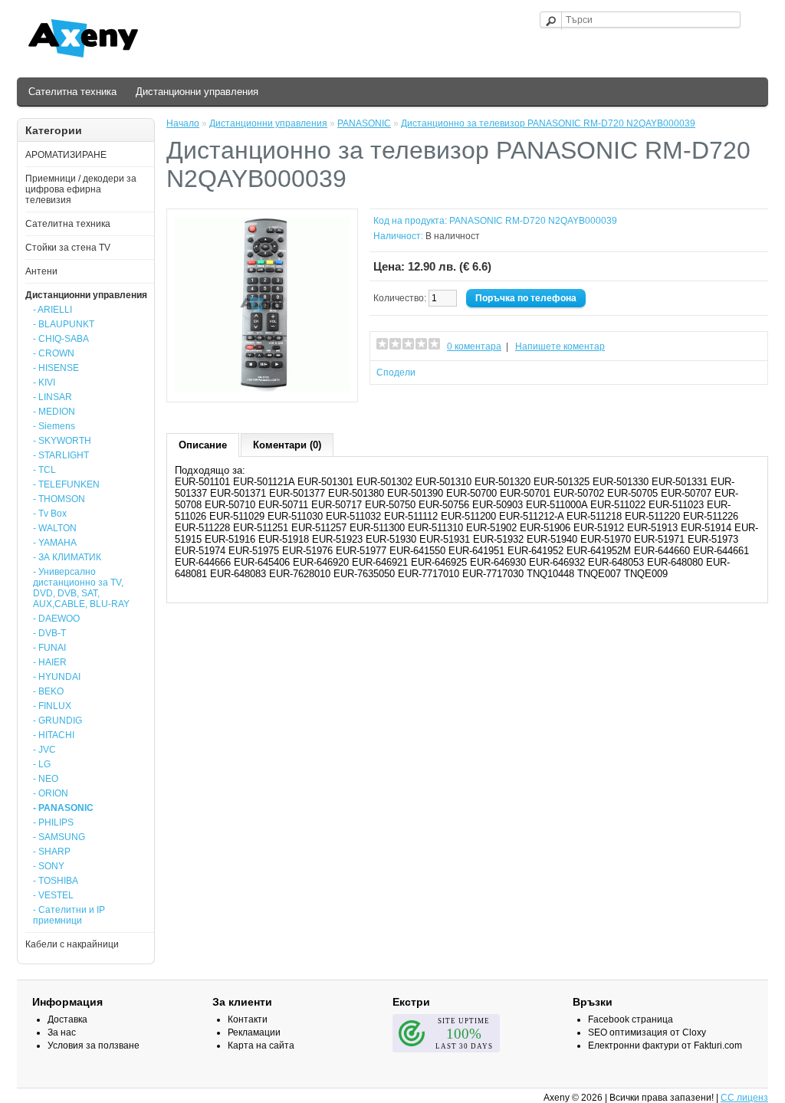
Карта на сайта (261, 1045)
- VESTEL (53, 895)
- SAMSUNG (59, 837)
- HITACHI (53, 735)
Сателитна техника (72, 91)
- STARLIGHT (61, 455)
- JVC (44, 749)
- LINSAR (52, 397)
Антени (41, 271)
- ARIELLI (52, 309)
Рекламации (254, 1032)
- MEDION (54, 411)
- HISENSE (56, 368)
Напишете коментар (560, 346)
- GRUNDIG (57, 720)
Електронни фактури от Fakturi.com (665, 1045)
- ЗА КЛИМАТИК (67, 557)
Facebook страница (630, 1019)
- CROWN (53, 353)
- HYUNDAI (56, 676)
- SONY (48, 866)
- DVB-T (49, 633)
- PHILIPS (53, 822)
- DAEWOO (56, 618)
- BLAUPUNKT (63, 324)
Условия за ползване (94, 1045)
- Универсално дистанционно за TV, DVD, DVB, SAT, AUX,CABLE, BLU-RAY (81, 587)
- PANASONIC (63, 808)
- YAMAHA (55, 542)
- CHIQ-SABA (61, 338)
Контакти (248, 1019)
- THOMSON (59, 499)
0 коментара (474, 346)
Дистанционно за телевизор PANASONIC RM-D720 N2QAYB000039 (548, 123)
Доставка (67, 1019)
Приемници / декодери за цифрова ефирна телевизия (80, 189)
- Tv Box (50, 513)
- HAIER (50, 662)
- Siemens (54, 426)
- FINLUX (52, 706)
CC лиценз (744, 1097)
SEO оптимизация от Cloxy (647, 1032)
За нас (62, 1032)
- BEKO (48, 691)
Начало (182, 123)
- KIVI (44, 382)
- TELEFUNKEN (66, 484)
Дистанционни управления (197, 91)
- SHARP (52, 851)
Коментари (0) (287, 445)
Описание (203, 445)
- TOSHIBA (55, 880)
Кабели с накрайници (72, 944)
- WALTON (55, 528)
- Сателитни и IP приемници (69, 915)
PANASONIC (364, 123)
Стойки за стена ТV (67, 247)
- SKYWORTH (62, 440)
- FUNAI (49, 647)
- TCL (44, 470)
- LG (42, 764)
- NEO (45, 778)
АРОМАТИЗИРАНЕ (66, 154)
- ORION (50, 793)
